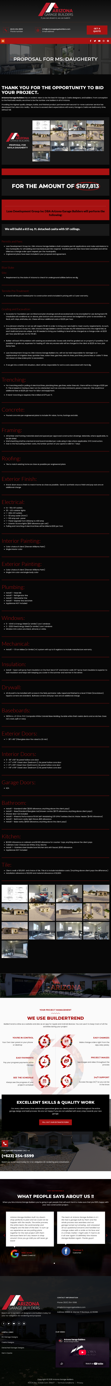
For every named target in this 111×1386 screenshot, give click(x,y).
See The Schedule (23, 1077)
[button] (3, 41)
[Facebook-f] (91, 41)
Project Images (100, 1057)
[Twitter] (95, 41)
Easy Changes (101, 1038)
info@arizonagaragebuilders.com (56, 29)
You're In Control (23, 1038)
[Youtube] (99, 41)
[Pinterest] (108, 41)
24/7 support (101, 1077)
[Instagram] (104, 41)
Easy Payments (24, 1058)
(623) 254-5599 (16, 29)
